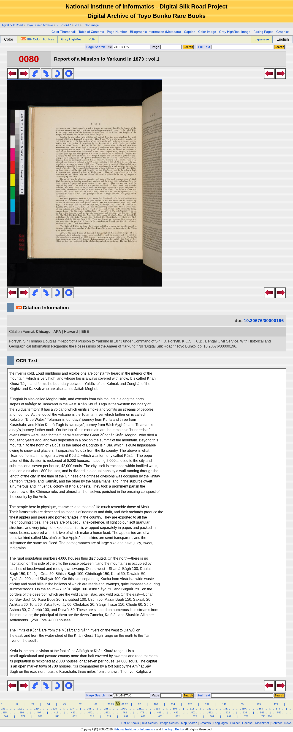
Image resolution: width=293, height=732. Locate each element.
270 (123, 708)
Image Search (169, 723)
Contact (276, 723)
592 (57, 716)
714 (270, 716)
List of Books (130, 723)
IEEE (85, 332)
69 (96, 704)
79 (112, 704)
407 (39, 712)
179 (276, 704)
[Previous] (12, 77)
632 (126, 716)
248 (89, 708)
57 (80, 704)
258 (106, 708)
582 (40, 716)
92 (139, 704)
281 (140, 708)
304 (175, 708)
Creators (205, 723)
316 (192, 708)
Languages (220, 723)
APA (57, 332)
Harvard (71, 332)
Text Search (149, 723)
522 (228, 712)
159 (241, 704)
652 (160, 716)
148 (224, 704)
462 (125, 712)
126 (190, 704)
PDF (92, 39)
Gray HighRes (71, 39)
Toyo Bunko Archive (39, 25)
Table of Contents (91, 32)
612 (92, 716)
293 (158, 708)
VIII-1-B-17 (64, 25)
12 (17, 704)
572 (23, 716)
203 (20, 708)
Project (235, 723)
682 (212, 716)
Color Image (91, 25)
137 (207, 704)
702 (246, 716)
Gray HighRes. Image (234, 32)
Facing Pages (263, 32)
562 (6, 716)
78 (109, 704)
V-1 (77, 25)
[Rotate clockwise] (46, 77)
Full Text (204, 47)
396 (22, 712)
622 (109, 716)
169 (259, 704)
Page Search (95, 47)
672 (195, 716)
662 (178, 716)
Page (155, 47)
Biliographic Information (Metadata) (155, 32)
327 (209, 708)
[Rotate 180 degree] (57, 77)
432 (73, 712)
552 (279, 712)
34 (48, 704)
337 (226, 708)
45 (64, 704)
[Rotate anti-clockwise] (35, 77)
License (247, 723)
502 (193, 712)
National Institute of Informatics (134, 729)
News (288, 723)
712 (263, 716)
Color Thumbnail (64, 32)
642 (143, 716)
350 (243, 708)
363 (261, 708)
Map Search (189, 723)
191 (3, 708)
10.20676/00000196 (264, 320)
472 (142, 712)
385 (5, 712)
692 (229, 716)
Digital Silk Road (12, 25)
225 (55, 708)
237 (72, 708)
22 (32, 704)
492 (176, 712)
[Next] (23, 77)
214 (37, 708)
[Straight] (68, 77)
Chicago (43, 332)
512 (211, 712)
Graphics (282, 32)
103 (156, 704)
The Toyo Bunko (173, 729)
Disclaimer (262, 723)
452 (108, 712)
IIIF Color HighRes (40, 39)
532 (245, 712)
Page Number (117, 32)
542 (262, 712)
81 (123, 704)
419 (56, 712)
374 (278, 708)
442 (90, 712)
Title (109, 47)
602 (75, 716)
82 (126, 704)
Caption (189, 32)
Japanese (262, 39)
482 (159, 712)
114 (173, 704)
